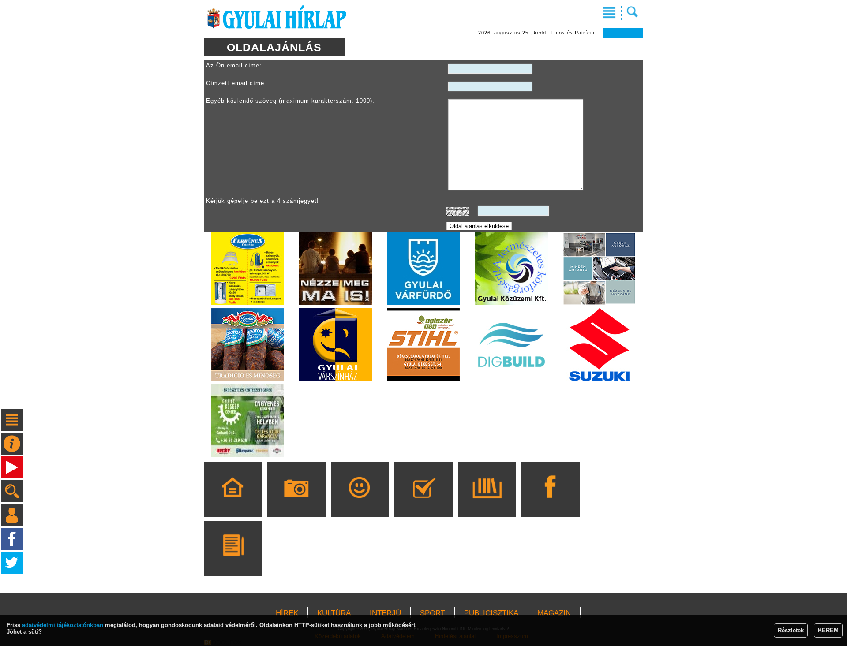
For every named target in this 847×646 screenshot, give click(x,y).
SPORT (432, 613)
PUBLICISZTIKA (491, 613)
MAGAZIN (554, 613)
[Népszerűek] (359, 502)
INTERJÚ (385, 613)
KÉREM (828, 630)
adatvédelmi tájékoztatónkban (62, 625)
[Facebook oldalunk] (550, 502)
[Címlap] (232, 502)
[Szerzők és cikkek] (232, 561)
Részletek (791, 630)
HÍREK (287, 613)
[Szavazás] (423, 502)
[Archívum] (486, 502)
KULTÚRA (334, 613)
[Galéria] (296, 502)
